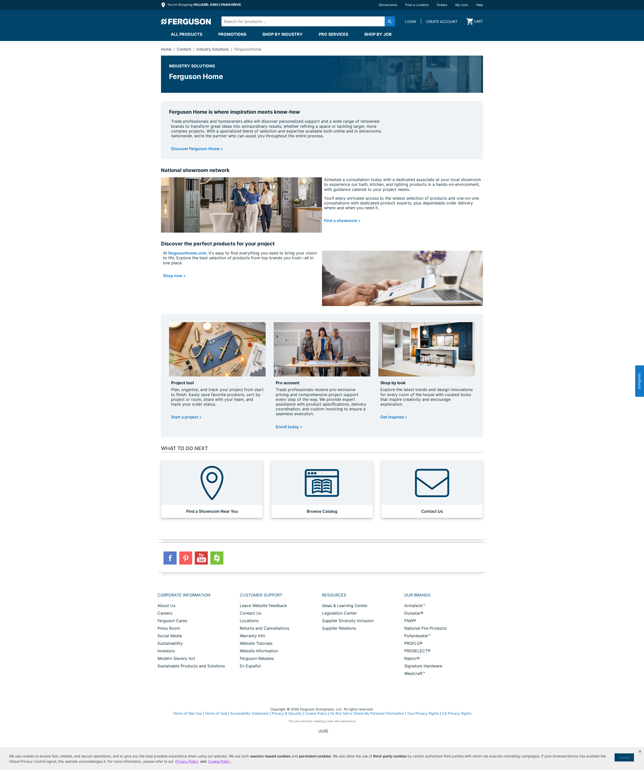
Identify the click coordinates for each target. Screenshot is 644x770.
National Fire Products (425, 628)
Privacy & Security (287, 713)
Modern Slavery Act (176, 658)
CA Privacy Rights (456, 713)
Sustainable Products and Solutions (191, 665)
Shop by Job (378, 34)
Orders (442, 5)
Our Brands (417, 594)
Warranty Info (252, 635)
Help (479, 5)
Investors (166, 650)
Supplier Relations (339, 628)
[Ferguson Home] (186, 21)
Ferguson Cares (172, 620)
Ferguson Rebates (257, 658)
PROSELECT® (417, 650)
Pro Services (333, 34)
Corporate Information (183, 594)
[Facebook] (170, 558)
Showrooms (388, 5)
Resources (334, 594)
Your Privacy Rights (423, 713)
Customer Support (261, 594)
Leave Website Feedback (263, 605)
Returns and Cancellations (264, 628)
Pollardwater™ (417, 635)
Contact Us (250, 613)
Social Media (169, 635)
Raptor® (412, 658)
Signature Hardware (423, 665)
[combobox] (303, 21)
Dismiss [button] (624, 757)
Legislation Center (339, 613)
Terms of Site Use (187, 713)
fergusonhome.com (187, 252)
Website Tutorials (256, 643)
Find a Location (417, 5)
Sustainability (170, 643)
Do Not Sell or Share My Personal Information (367, 713)
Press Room (168, 628)
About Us (166, 605)
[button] (640, 751)
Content (184, 49)
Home (166, 49)
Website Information (259, 650)
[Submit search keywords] (390, 21)
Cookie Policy (316, 713)
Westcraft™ (414, 673)
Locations (249, 620)
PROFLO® (413, 643)
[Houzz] (216, 558)
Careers (164, 613)
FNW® (410, 620)
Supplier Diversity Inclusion (348, 620)
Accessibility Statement (249, 713)
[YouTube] (201, 558)
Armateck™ (414, 605)
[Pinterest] (185, 558)
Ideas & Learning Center (345, 605)
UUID (323, 731)
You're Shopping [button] (203, 5)
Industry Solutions (213, 49)
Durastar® (413, 613)
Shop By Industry (282, 34)
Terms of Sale (216, 713)
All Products (186, 34)
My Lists (461, 5)
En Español (250, 665)
